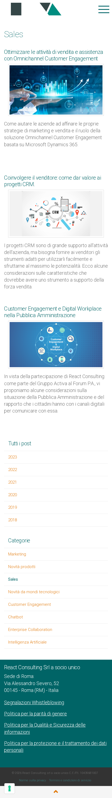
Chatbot (15, 617)
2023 (12, 457)
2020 (12, 494)
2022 (12, 469)
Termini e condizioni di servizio (70, 780)
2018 (12, 520)
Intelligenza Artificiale (27, 642)
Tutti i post (19, 443)
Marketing (17, 554)
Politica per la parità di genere (35, 714)
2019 (12, 507)
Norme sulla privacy (32, 780)
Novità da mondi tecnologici (34, 591)
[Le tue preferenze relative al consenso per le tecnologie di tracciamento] (9, 788)
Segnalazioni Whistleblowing (34, 702)
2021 (12, 482)
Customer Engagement (29, 604)
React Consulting (34, 9)
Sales (13, 579)
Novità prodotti (21, 566)
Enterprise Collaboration (30, 629)
